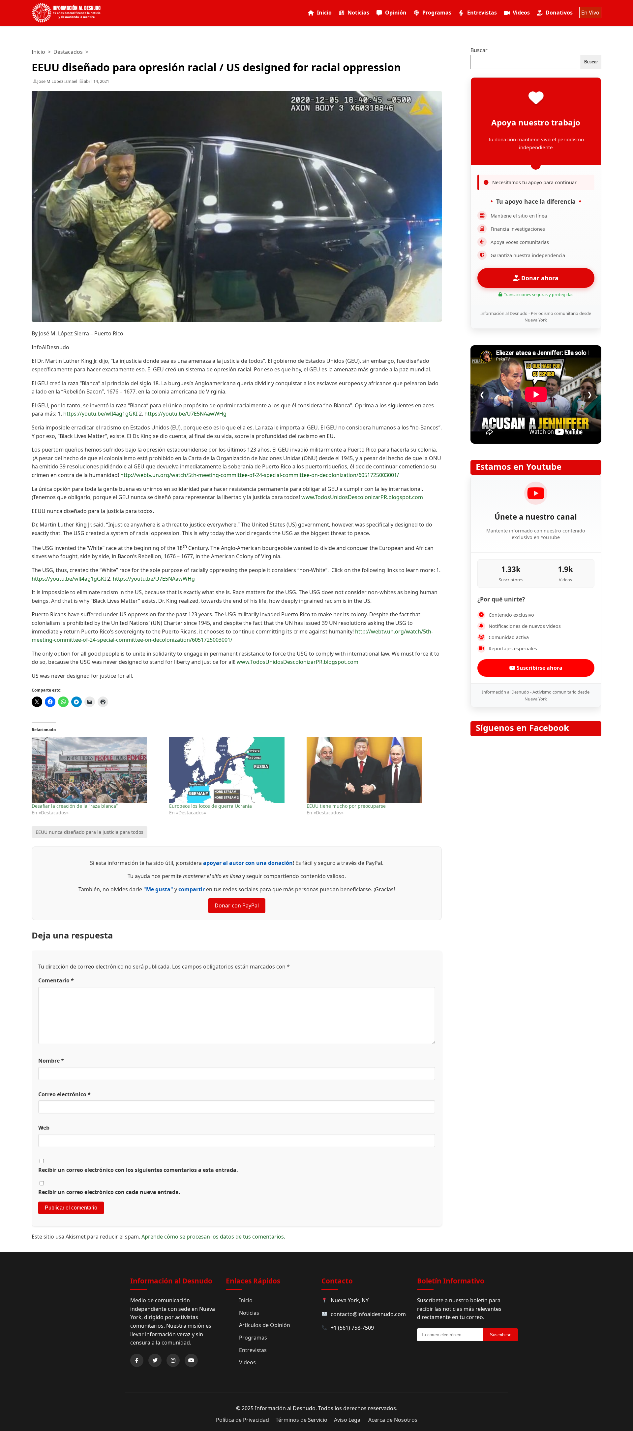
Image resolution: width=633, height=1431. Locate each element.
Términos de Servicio (301, 1419)
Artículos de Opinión (264, 1325)
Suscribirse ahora (538, 667)
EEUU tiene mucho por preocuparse (346, 806)
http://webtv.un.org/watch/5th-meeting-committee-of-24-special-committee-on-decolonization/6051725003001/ (259, 475)
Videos (521, 12)
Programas (436, 12)
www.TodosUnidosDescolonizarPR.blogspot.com (362, 497)
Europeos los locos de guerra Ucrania (210, 806)
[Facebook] (136, 1360)
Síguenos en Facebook (522, 727)
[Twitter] (155, 1360)
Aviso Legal (348, 1419)
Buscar (479, 50)
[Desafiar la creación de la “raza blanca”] (97, 770)
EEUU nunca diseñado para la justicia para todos (89, 832)
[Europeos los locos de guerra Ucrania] (234, 770)
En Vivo (590, 12)
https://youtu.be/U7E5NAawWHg (185, 413)
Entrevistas (482, 12)
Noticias (358, 12)
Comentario (56, 980)
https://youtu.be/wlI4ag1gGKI (100, 413)
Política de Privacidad (242, 1419)
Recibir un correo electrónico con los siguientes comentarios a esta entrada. (138, 1170)
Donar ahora (539, 278)
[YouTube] (191, 1360)
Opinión (396, 12)
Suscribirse (500, 1334)
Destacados (68, 51)
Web (43, 1127)
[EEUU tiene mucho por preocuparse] (372, 770)
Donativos (559, 12)
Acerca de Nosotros (392, 1419)
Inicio (324, 12)
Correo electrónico (64, 1094)
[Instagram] (173, 1360)
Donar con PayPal (237, 905)
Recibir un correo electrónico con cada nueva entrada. (109, 1192)
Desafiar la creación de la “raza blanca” (75, 806)
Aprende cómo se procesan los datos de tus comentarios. (213, 1236)
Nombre (51, 1060)
